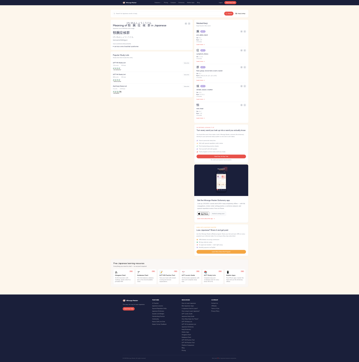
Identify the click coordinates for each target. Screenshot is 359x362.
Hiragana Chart (186, 335)
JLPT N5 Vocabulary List (189, 324)
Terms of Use (215, 308)
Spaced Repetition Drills (159, 308)
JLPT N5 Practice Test (188, 340)
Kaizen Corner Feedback (159, 324)
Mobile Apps (190, 2)
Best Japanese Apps (188, 306)
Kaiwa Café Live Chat (158, 321)
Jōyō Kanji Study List (120, 86)
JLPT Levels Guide (187, 314)
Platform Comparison (188, 345)
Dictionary (181, 2)
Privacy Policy (215, 311)
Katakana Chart (186, 337)
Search (230, 13)
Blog (198, 2)
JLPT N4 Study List (119, 74)
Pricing (166, 2)
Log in (221, 2)
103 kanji (123, 65)
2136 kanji (122, 89)
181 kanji (123, 77)
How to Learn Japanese (189, 303)
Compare (173, 2)
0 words (115, 89)
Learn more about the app (205, 218)
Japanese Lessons (157, 306)
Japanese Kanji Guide (188, 316)
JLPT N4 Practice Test (188, 342)
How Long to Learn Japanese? (191, 311)
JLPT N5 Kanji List (187, 321)
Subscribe (186, 63)
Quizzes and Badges (158, 314)
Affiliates (214, 306)
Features (157, 2)
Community (155, 319)
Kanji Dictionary (186, 329)
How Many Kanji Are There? (190, 319)
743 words (116, 65)
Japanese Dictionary (158, 311)
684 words (116, 77)
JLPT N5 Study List (119, 63)
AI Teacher (155, 303)
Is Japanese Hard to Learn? (190, 308)
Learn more (199, 44)
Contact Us (214, 303)
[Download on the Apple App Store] (203, 214)
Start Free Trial (230, 2)
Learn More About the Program (221, 252)
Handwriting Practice (158, 316)
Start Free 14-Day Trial (221, 156)
